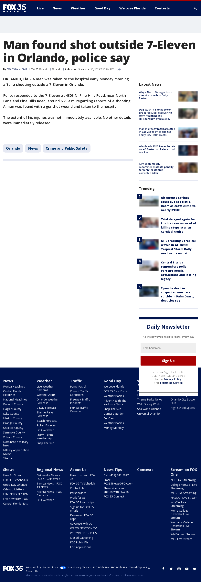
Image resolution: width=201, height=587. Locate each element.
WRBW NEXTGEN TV (83, 528)
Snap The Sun (45, 443)
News (33, 148)
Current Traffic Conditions (79, 393)
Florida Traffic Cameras (79, 409)
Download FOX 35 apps (81, 517)
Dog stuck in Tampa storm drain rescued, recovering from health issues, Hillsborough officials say (155, 114)
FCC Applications (80, 547)
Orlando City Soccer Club (183, 401)
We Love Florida (114, 386)
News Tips (113, 469)
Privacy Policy (173, 379)
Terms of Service (171, 383)
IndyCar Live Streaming (178, 504)
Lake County (11, 413)
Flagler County (12, 409)
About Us (78, 469)
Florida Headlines (14, 386)
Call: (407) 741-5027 (116, 475)
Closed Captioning (81, 537)
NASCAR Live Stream (184, 497)
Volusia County (12, 437)
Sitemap (8, 458)
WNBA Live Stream (183, 534)
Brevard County (13, 404)
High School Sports (183, 408)
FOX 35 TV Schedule (16, 480)
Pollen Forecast (47, 425)
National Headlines (15, 399)
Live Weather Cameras (45, 388)
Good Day (112, 381)
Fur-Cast (109, 418)
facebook (163, 569)
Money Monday (114, 428)
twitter (171, 569)
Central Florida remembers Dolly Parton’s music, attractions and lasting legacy (178, 271)
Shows (8, 469)
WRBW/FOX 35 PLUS (83, 533)
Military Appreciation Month (16, 451)
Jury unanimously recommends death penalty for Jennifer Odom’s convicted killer (156, 168)
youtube (187, 569)
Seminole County (14, 432)
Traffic (76, 381)
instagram (179, 569)
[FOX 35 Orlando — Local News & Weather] (16, 8)
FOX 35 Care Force (116, 391)
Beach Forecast (47, 420)
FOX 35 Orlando (39, 69)
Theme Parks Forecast (45, 414)
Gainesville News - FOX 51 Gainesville (48, 477)
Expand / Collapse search (195, 8)
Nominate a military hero (15, 443)
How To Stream (13, 475)
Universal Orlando (148, 413)
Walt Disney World (149, 404)
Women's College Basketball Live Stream (182, 525)
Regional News (50, 469)
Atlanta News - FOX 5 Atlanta (49, 493)
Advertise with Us (81, 523)
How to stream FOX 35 (82, 477)
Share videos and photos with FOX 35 (116, 490)
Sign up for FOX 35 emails (82, 508)
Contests (145, 469)
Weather (44, 381)
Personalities (78, 493)
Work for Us (77, 497)
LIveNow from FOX (15, 499)
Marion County (12, 418)
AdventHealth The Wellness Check (115, 402)
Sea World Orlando (149, 409)
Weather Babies (114, 396)
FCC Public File (79, 542)
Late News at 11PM (15, 494)
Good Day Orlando (15, 484)
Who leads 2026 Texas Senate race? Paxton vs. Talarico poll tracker (157, 149)
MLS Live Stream (181, 539)
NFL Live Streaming (183, 480)
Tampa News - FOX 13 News (49, 485)
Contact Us (77, 488)
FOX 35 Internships (82, 502)
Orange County (12, 423)
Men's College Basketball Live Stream (180, 514)
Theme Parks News (149, 399)
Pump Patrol (78, 386)
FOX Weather (45, 430)
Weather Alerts (46, 395)
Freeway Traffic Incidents (80, 401)
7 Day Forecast (46, 408)
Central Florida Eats (15, 503)
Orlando (56, 69)
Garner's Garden (114, 413)
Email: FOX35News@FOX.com (118, 481)
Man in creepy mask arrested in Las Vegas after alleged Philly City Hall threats (157, 132)
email (195, 569)
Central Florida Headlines (12, 393)
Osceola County (13, 428)
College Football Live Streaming (184, 486)
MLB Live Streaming (183, 493)
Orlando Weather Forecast (47, 401)
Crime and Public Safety (67, 148)
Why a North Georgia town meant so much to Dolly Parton (155, 95)
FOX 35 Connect (114, 496)
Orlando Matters (13, 489)
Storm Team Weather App (45, 436)
